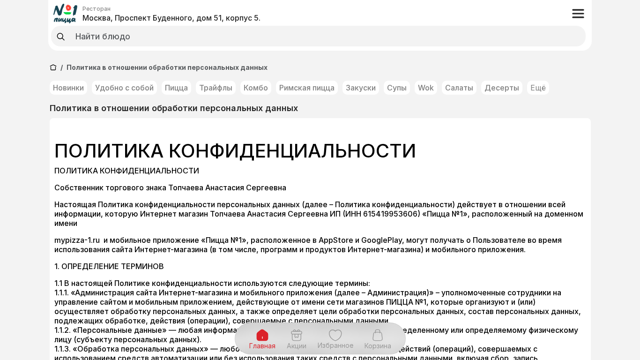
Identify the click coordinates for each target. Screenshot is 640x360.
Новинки (68, 87)
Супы (397, 87)
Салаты (459, 87)
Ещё (538, 87)
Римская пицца (307, 87)
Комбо (256, 87)
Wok (426, 87)
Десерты (501, 87)
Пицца (176, 87)
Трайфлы (215, 87)
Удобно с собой (124, 87)
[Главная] (53, 67)
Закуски (361, 87)
